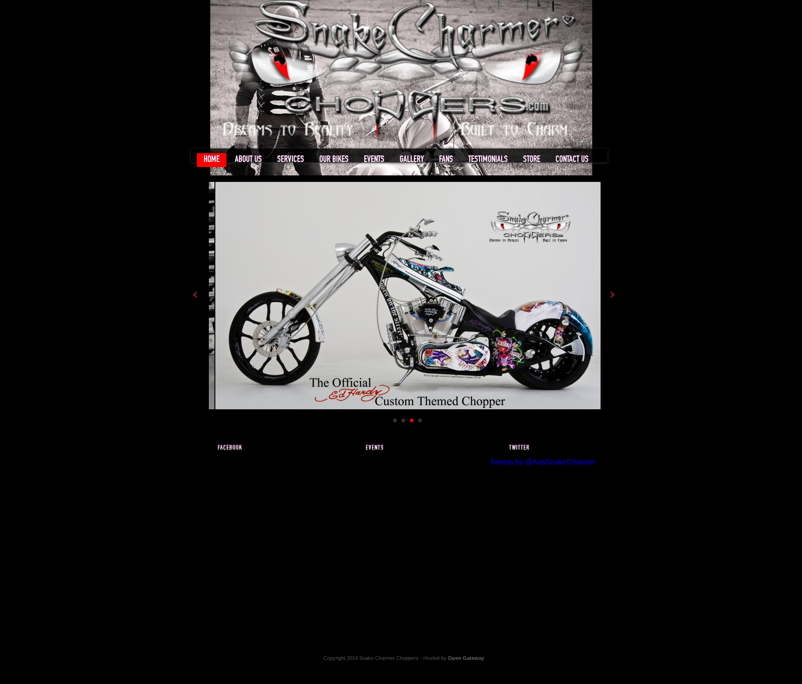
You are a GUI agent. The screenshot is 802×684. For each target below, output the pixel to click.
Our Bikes (334, 159)
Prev (195, 294)
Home (212, 159)
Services (290, 159)
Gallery (412, 159)
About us (248, 159)
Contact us (572, 159)
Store (531, 159)
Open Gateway (466, 658)
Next (611, 294)
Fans (446, 159)
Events (374, 159)
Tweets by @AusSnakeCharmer (542, 462)
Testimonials (488, 159)
